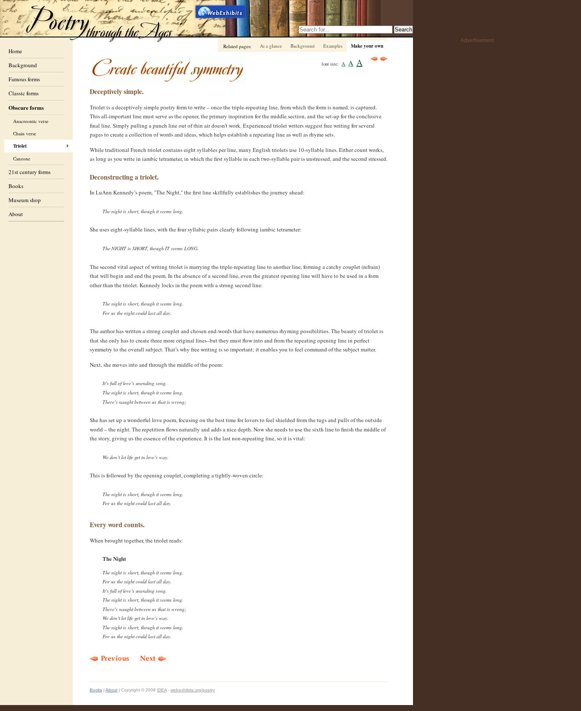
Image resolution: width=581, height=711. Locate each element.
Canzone (21, 158)
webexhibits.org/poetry (193, 690)
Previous (374, 59)
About (16, 214)
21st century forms (30, 172)
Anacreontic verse (30, 121)
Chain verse (24, 133)
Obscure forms (26, 107)
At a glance (271, 46)
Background (23, 65)
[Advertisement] (460, 175)
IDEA (162, 690)
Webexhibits (221, 11)
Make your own (367, 46)
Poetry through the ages (100, 22)
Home (15, 51)
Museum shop (25, 200)
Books (16, 186)
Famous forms (24, 79)
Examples (332, 46)
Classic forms (24, 93)
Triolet (20, 146)
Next (383, 59)
